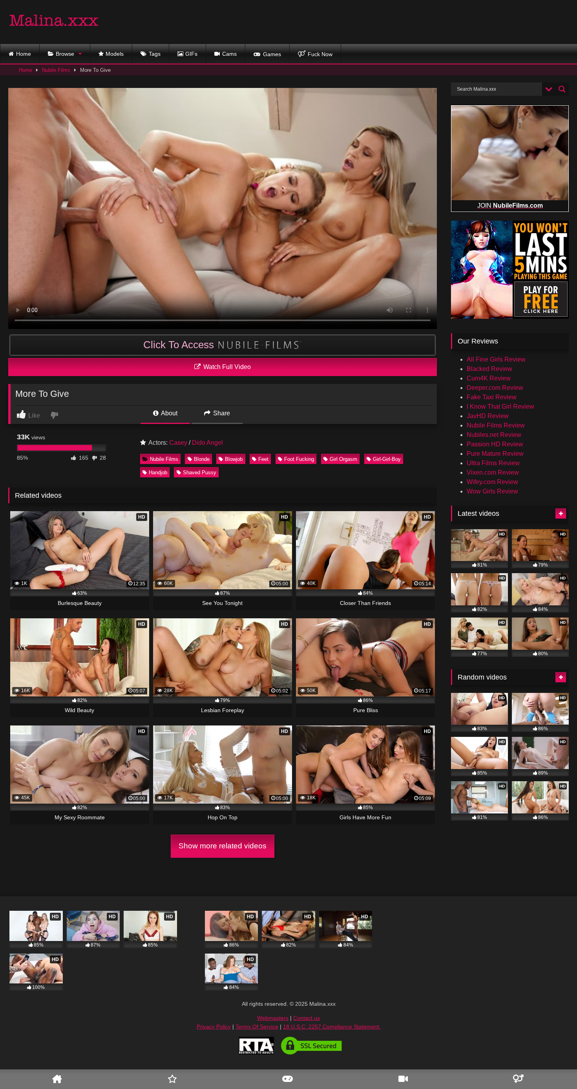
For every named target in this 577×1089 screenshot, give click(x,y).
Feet (263, 459)
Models (115, 54)
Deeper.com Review (495, 387)
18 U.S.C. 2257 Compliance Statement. (332, 1026)
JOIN (510, 205)
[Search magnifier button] (562, 89)
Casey (178, 442)
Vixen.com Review (493, 472)
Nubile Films (56, 70)
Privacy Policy (214, 1026)
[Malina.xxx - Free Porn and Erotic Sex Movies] (54, 22)
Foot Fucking (299, 459)
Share (221, 413)
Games (272, 54)
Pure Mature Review (495, 453)
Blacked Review (489, 368)
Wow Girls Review (492, 491)
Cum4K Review (489, 378)
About (168, 413)
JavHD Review (488, 416)
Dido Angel (207, 442)
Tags (155, 54)
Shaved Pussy (199, 472)
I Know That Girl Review (500, 406)
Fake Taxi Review (492, 397)
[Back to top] (558, 1059)
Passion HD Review (495, 444)
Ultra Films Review (493, 463)
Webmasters (272, 1018)
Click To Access (180, 344)
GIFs (191, 54)
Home (23, 54)
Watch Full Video (226, 367)
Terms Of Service (257, 1026)
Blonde (202, 459)
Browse (65, 54)
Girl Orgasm (343, 459)
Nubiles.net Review (494, 434)
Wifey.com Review (492, 482)
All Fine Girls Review (496, 359)
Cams (229, 54)
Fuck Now (320, 54)
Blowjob (234, 459)
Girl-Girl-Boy (387, 459)
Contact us (306, 1018)
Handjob (158, 472)
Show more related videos (223, 846)
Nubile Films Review (496, 425)
